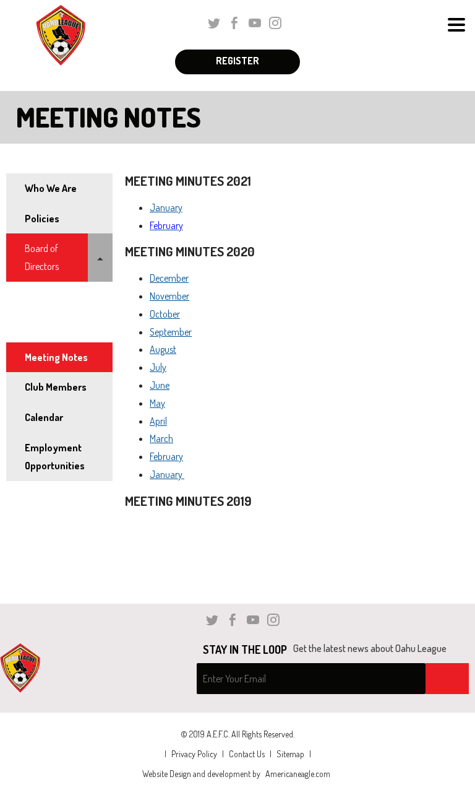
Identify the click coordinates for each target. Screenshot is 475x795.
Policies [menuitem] (42, 218)
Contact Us (247, 754)
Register (237, 60)
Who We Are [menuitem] (51, 188)
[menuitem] (100, 257)
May (157, 403)
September (171, 332)
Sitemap (290, 754)
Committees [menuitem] (48, 327)
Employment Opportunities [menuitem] (55, 456)
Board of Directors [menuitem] (42, 257)
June (159, 385)
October (165, 314)
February (166, 456)
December (169, 278)
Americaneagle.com (297, 773)
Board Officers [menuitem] (52, 296)
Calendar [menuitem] (44, 417)
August (163, 349)
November (169, 296)
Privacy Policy (194, 754)
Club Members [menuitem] (56, 387)
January (166, 207)
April (158, 421)
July (158, 367)
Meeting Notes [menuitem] (56, 357)
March (161, 438)
